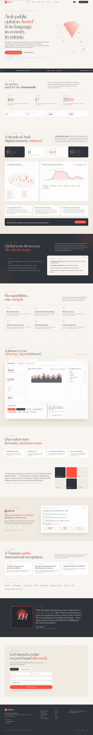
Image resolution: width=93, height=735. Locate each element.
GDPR (87, 730)
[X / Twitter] (74, 715)
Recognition (56, 2)
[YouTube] (80, 715)
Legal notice (77, 730)
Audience (42, 716)
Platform (28, 2)
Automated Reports (45, 718)
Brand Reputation (44, 711)
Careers (56, 716)
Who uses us (49, 2)
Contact (56, 718)
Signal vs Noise (41, 2)
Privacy (83, 730)
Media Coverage (44, 714)
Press (56, 713)
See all (43, 405)
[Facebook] (77, 715)
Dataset (33, 2)
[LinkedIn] (70, 715)
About (56, 711)
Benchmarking (43, 713)
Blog (56, 714)
